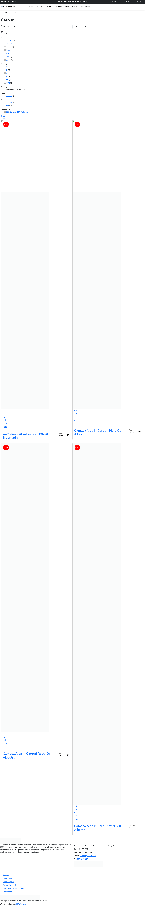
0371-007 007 (112, 1)
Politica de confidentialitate (13, 888)
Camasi (39, 6)
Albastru (9, 40)
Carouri (9, 47)
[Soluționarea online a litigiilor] (30, 897)
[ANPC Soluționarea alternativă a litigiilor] (10, 897)
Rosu (8, 57)
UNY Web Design (21, 904)
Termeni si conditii (10, 885)
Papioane (58, 6)
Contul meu (7, 878)
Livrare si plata (8, 882)
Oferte (74, 6)
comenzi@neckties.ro (138, 1)
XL (7, 76)
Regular (9, 102)
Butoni (67, 6)
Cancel (3, 119)
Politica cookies (9, 892)
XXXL (8, 83)
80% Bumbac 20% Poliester (17, 112)
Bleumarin (10, 43)
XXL (7, 80)
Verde (8, 60)
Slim (7, 106)
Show (4, 116)
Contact (6, 875)
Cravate (48, 6)
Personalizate (85, 6)
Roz (7, 53)
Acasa (31, 6)
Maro (8, 50)
